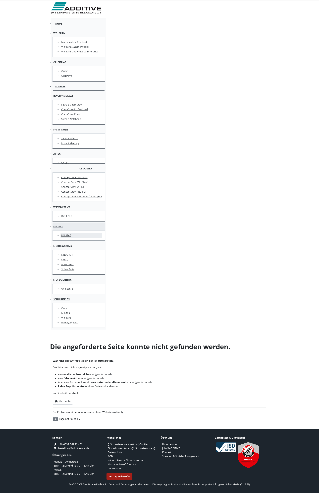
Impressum (114, 468)
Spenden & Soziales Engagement (180, 456)
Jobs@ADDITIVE (171, 448)
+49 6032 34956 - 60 (70, 444)
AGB (110, 456)
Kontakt (166, 452)
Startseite (64, 401)
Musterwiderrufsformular (122, 464)
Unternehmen (170, 444)
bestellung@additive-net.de (73, 448)
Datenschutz (115, 452)
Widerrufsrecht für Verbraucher (126, 460)
